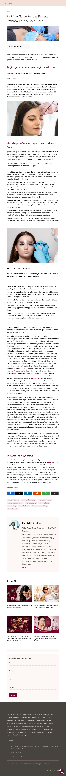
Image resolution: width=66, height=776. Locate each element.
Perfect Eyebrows (24, 506)
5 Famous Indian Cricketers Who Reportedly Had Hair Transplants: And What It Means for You (19, 638)
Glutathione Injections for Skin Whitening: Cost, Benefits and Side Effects (45, 638)
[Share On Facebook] (11, 493)
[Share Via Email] (55, 493)
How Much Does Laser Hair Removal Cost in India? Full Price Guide (46, 607)
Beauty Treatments (13, 500)
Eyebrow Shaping (31, 503)
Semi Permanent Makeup (39, 506)
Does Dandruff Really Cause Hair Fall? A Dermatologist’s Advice (19, 606)
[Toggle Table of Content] (26, 46)
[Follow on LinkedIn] (58, 770)
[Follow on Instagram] (51, 770)
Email (11, 679)
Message (12, 687)
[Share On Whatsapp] (46, 493)
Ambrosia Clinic (53, 462)
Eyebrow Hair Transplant (15, 503)
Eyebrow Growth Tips (45, 500)
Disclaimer (35, 764)
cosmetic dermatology (28, 500)
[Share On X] (19, 493)
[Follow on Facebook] (44, 770)
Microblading (12, 506)
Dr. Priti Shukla (34, 378)
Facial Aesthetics (44, 503)
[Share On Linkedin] (28, 493)
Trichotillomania (12, 509)
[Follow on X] (47, 770)
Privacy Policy (44, 764)
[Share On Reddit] (37, 493)
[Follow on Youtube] (54, 770)
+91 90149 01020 (16, 753)
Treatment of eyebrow (22, 371)
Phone (11, 671)
